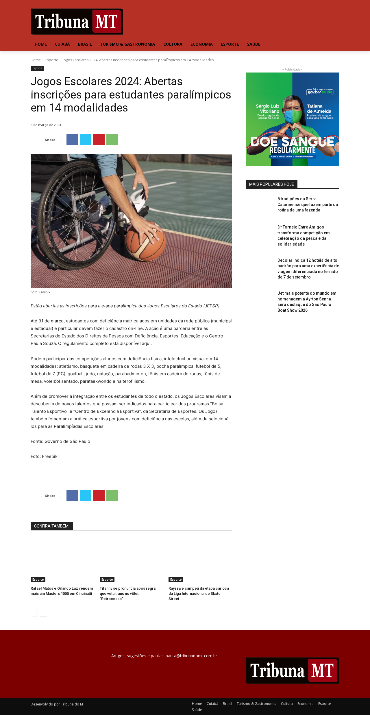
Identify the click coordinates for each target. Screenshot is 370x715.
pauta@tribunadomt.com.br (191, 655)
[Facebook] (72, 139)
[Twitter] (85, 139)
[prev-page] (34, 612)
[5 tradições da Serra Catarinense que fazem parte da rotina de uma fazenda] (260, 206)
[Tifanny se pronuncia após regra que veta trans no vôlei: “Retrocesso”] (131, 560)
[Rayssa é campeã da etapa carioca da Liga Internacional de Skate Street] (200, 560)
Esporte (51, 59)
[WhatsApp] (112, 139)
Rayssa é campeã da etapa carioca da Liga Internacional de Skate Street (199, 593)
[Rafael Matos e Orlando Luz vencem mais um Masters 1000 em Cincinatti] (62, 560)
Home (36, 59)
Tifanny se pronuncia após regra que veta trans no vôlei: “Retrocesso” (128, 593)
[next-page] (43, 612)
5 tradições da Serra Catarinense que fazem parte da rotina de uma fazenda (308, 204)
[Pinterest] (99, 139)
